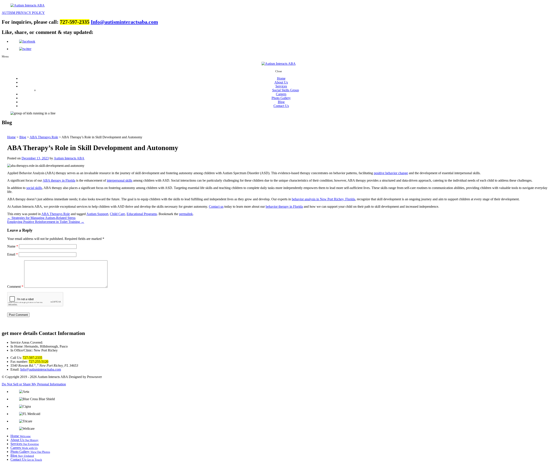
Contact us (216, 206)
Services (281, 86)
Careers (281, 94)
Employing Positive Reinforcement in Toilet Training (45, 222)
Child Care (117, 214)
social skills (34, 188)
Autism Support (97, 214)
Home (281, 78)
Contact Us (281, 106)
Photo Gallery (281, 98)
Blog (281, 102)
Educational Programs (142, 214)
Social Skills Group (285, 90)
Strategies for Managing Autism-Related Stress (41, 218)
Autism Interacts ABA (69, 158)
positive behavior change (391, 173)
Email (12, 254)
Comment (15, 286)
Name (12, 246)
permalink (186, 214)
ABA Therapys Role (55, 214)
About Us (281, 82)
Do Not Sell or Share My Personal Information (34, 384)
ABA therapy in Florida (59, 180)
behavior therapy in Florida (284, 206)
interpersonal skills (119, 180)
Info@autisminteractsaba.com (124, 22)
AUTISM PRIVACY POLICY (23, 13)
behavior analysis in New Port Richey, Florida (323, 199)
